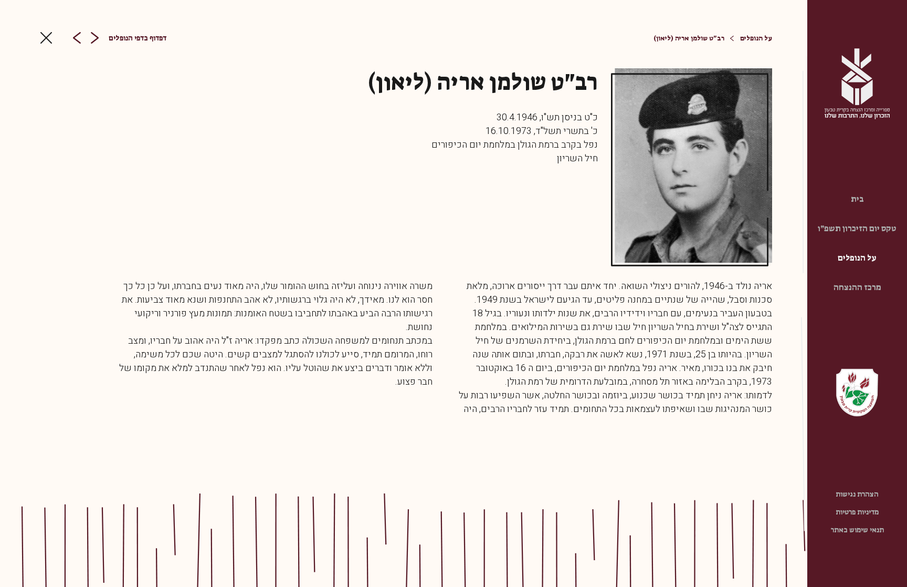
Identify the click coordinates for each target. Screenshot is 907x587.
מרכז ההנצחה (857, 287)
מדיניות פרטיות (857, 512)
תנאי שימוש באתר (857, 529)
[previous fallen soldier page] (95, 38)
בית (857, 198)
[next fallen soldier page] (77, 38)
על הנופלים (857, 257)
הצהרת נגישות (857, 494)
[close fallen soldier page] (46, 38)
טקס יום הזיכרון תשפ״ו (857, 228)
